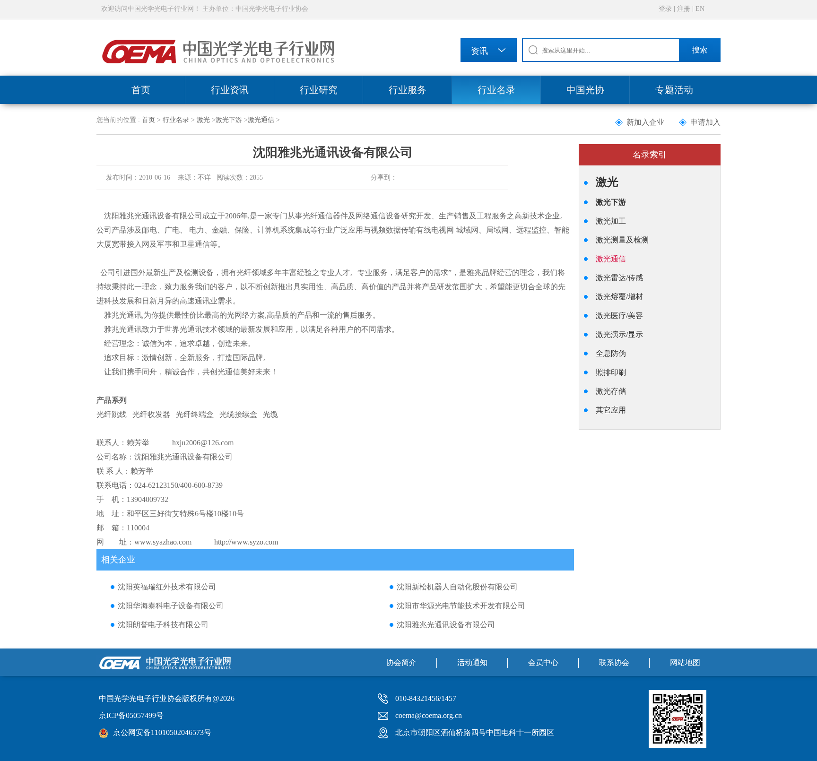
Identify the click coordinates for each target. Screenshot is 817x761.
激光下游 (229, 119)
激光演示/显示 (619, 334)
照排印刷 (611, 372)
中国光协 (585, 90)
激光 (203, 119)
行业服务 (407, 90)
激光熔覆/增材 (619, 297)
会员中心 (543, 662)
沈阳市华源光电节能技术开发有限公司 (461, 606)
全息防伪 (611, 353)
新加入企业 (645, 122)
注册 (683, 8)
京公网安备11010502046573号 (162, 732)
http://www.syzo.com (246, 542)
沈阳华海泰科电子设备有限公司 (171, 606)
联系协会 (614, 662)
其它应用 (611, 410)
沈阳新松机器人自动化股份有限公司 (457, 587)
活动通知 (472, 662)
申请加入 (705, 122)
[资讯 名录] (489, 51)
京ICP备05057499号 (131, 715)
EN (699, 8)
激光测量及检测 (622, 240)
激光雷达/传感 (619, 278)
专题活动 (674, 90)
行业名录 (496, 90)
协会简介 (401, 662)
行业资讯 (230, 90)
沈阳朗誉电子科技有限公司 (163, 625)
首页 (140, 90)
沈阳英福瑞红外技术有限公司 (167, 587)
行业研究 (319, 90)
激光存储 (611, 391)
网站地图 (685, 662)
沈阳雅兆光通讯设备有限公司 (446, 625)
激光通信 (261, 119)
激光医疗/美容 (619, 315)
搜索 (699, 50)
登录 (665, 8)
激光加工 (611, 221)
